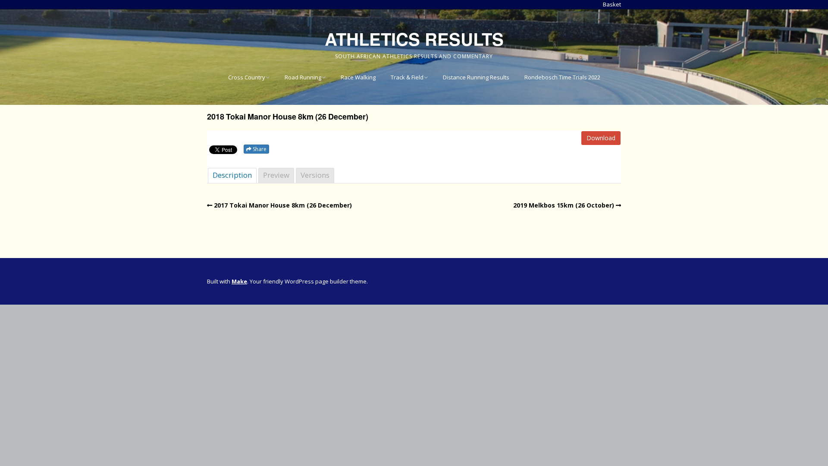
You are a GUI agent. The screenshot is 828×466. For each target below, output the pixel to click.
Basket (612, 4)
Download (600, 138)
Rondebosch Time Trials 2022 (562, 77)
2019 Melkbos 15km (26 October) (563, 205)
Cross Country (246, 77)
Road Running (303, 77)
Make (239, 281)
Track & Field (407, 77)
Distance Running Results (476, 77)
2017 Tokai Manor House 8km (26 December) (283, 205)
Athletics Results (414, 38)
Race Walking (358, 77)
